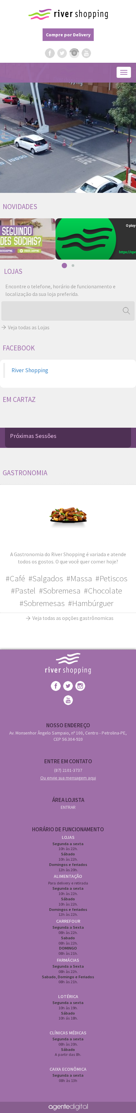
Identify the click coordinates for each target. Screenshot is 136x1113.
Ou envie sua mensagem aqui (68, 778)
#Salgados (45, 578)
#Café (15, 578)
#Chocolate (103, 590)
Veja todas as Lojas (29, 327)
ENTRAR (68, 807)
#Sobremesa (60, 590)
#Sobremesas (42, 603)
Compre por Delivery (68, 35)
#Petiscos (111, 578)
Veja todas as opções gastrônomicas (73, 618)
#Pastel (23, 590)
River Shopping (68, 14)
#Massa (79, 578)
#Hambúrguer (91, 603)
